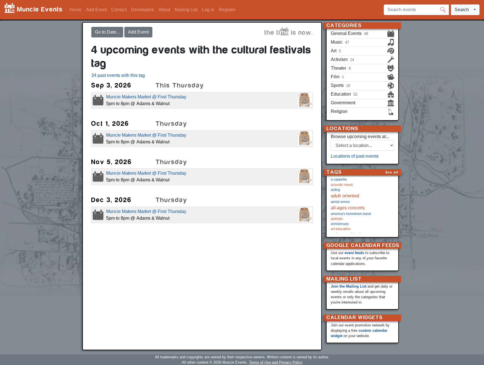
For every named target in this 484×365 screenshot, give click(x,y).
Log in (208, 9)
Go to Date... (107, 32)
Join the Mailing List (348, 286)
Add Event (96, 9)
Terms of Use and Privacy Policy (275, 362)
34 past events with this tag (118, 75)
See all (391, 172)
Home (75, 9)
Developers (142, 9)
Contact (119, 9)
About (164, 9)
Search (462, 9)
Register (227, 9)
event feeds (354, 253)
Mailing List (186, 9)
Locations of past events (355, 156)
